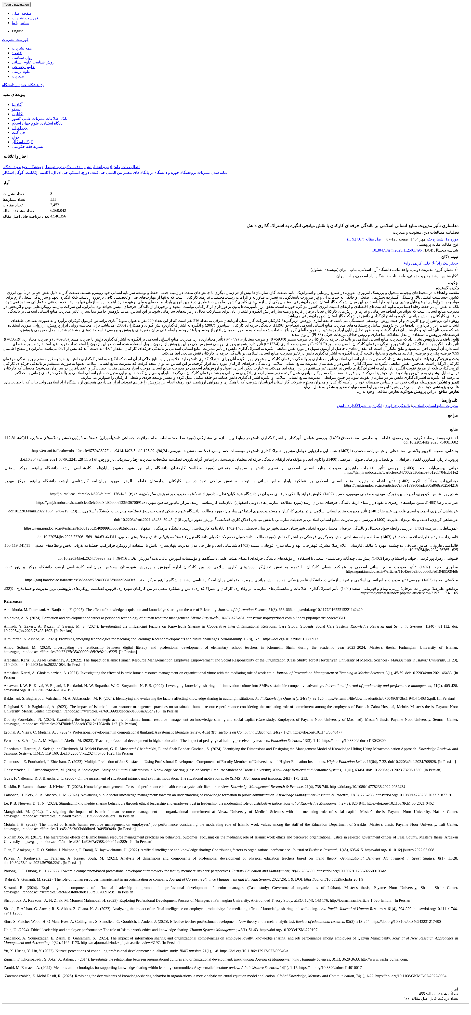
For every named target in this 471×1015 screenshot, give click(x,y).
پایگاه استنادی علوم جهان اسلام (37, 123)
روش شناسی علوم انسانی (33, 62)
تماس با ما (20, 23)
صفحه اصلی (22, 13)
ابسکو (16, 109)
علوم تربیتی (21, 71)
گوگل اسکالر (22, 142)
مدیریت (18, 76)
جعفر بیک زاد (446, 263)
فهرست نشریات (25, 18)
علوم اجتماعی (23, 67)
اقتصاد (17, 53)
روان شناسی (22, 57)
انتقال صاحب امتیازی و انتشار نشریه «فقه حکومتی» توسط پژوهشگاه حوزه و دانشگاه (71, 167)
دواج (15, 137)
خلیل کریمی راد (418, 263)
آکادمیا (17, 104)
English (18, 31)
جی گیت (19, 132)
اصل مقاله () (365, 239)
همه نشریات (22, 48)
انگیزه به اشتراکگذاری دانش (359, 406)
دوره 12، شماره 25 (443, 239)
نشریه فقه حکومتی (27, 146)
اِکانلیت (17, 114)
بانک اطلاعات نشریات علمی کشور (39, 118)
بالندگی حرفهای (397, 406)
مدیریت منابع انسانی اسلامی (435, 406)
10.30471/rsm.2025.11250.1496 (397, 250)
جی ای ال (19, 128)
